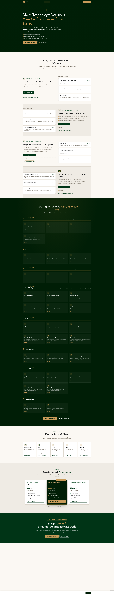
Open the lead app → (28, 92)
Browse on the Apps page (64, 418)
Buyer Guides (59, 1)
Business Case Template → (30, 161)
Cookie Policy (72, 593)
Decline (82, 593)
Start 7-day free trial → (50, 418)
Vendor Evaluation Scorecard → (31, 98)
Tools (66, 1)
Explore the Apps (43, 42)
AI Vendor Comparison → (68, 193)
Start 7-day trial (87, 1)
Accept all (88, 593)
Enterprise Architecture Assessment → (68, 129)
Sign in (81, 1)
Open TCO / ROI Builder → (29, 155)
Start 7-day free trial (30, 42)
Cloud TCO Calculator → (29, 160)
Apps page (63, 506)
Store (71, 1)
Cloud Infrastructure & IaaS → (33, 97)
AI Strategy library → (66, 191)
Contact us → (74, 501)
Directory (75, 1)
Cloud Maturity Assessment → (66, 130)
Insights (52, 1)
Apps (46, 1)
